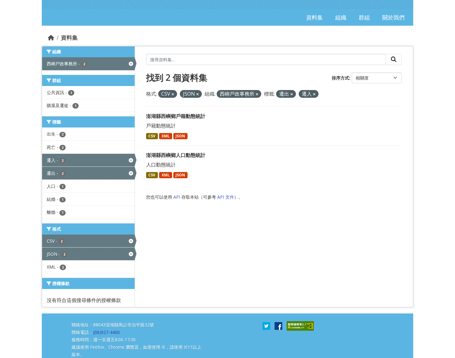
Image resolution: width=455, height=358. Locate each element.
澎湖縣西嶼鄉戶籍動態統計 (176, 116)
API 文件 (225, 197)
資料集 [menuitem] (314, 17)
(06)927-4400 (106, 332)
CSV (151, 136)
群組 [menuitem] (364, 17)
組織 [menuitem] (340, 17)
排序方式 (340, 78)
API (176, 197)
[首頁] (51, 37)
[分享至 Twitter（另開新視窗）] (266, 325)
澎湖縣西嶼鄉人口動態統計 (176, 155)
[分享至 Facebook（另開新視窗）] (278, 325)
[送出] (394, 59)
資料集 (69, 37)
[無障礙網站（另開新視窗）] (300, 325)
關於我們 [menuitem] (393, 17)
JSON (180, 136)
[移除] (172, 94)
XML (166, 136)
